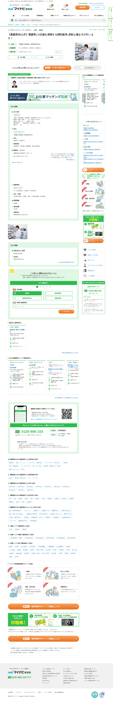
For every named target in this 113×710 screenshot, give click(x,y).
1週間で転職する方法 (89, 678)
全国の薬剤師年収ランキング (91, 676)
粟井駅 (10, 546)
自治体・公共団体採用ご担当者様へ (51, 673)
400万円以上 (30, 486)
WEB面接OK (33, 520)
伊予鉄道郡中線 (29, 538)
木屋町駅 (61, 550)
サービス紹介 (25, 15)
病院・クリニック (20, 462)
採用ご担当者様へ (83, 3)
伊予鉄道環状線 (61, 538)
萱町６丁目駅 (39, 550)
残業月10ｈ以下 (18, 187)
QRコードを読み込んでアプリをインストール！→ (45, 419)
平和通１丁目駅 (36, 553)
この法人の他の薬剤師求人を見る (66, 262)
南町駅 (66, 553)
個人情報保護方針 (59, 692)
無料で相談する (70, 159)
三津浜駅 (68, 546)
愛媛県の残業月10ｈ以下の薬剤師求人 (93, 160)
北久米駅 (48, 550)
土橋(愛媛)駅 (51, 546)
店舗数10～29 (45, 510)
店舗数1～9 (36, 510)
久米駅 (68, 550)
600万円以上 (66, 486)
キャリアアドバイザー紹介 (70, 673)
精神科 (37, 498)
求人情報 (22, 57)
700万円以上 (21, 490)
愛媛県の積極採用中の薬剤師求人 (93, 162)
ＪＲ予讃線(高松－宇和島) (15, 538)
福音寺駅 (26, 553)
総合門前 (26, 517)
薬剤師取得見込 (27, 298)
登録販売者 (58, 298)
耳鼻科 (26, 498)
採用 (39, 692)
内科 (10, 498)
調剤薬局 (11, 462)
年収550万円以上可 (19, 132)
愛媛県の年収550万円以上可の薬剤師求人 (93, 156)
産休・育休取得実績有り (15, 510)
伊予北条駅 (24, 546)
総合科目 (64, 498)
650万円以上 (12, 490)
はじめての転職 (88, 673)
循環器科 (11, 502)
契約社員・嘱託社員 (20, 478)
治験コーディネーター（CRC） (17, 469)
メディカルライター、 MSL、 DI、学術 (31, 466)
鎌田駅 (32, 550)
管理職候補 (34, 517)
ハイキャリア (12, 520)
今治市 (10, 529)
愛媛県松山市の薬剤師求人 (91, 130)
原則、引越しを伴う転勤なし (16, 514)
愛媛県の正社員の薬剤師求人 (92, 135)
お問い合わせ (45, 680)
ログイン (98, 7)
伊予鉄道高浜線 (39, 538)
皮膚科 (20, 498)
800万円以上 (30, 490)
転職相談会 (40, 15)
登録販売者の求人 (66, 517)
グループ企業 (47, 692)
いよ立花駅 (12, 550)
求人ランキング (84, 15)
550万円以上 (57, 486)
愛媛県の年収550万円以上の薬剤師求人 (93, 142)
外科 (15, 498)
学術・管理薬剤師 (13, 466)
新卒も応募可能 (43, 514)
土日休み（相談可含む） (15, 517)
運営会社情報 (66, 683)
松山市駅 (54, 553)
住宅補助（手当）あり (55, 514)
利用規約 (44, 678)
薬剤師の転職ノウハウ (90, 669)
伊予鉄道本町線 (50, 538)
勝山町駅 (25, 550)
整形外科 (49, 498)
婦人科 (18, 502)
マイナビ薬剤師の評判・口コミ (92, 680)
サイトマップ (45, 683)
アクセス (59, 51)
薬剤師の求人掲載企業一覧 (70, 680)
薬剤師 (27, 293)
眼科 (32, 498)
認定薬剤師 (58, 293)
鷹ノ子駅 (74, 550)
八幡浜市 (24, 529)
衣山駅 (54, 550)
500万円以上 (48, 486)
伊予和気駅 (32, 546)
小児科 (43, 498)
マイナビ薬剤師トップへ (48, 669)
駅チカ (41, 517)
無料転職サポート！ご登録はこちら (42, 606)
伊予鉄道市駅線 (71, 538)
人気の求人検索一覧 (68, 678)
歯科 (23, 502)
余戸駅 (16, 556)
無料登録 (82, 7)
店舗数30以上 (55, 510)
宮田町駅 (73, 553)
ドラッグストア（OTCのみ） (52, 462)
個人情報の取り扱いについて (49, 676)
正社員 (10, 478)
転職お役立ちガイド (69, 15)
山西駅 (10, 556)
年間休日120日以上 (66, 510)
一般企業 (65, 462)
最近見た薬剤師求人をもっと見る (70, 352)
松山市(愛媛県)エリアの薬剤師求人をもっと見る (66, 397)
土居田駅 (11, 553)
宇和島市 (17, 529)
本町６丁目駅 (45, 553)
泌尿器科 (29, 502)
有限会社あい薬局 (19, 30)
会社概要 (10, 692)
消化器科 (71, 498)
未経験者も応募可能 (31, 514)
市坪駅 (16, 546)
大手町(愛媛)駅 (41, 546)
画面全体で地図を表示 (17, 162)
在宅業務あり (56, 517)
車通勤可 (48, 517)
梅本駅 (19, 550)
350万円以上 (21, 486)
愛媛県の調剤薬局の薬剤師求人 (92, 149)
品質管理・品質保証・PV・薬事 (52, 466)
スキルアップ (27, 510)
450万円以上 (39, 486)
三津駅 (60, 553)
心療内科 (57, 498)
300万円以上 (12, 486)
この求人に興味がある (55, 68)
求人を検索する (99, 15)
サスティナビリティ (29, 692)
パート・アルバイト (33, 478)
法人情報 (50, 57)
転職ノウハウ (55, 15)
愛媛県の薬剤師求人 (89, 128)
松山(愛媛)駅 (60, 546)
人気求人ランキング (68, 676)
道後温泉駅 (19, 553)
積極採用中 (17, 115)
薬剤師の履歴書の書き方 (90, 671)
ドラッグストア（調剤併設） (35, 462)
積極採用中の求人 (23, 520)
